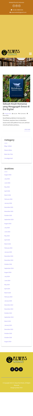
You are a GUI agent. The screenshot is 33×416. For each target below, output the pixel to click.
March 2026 (7, 195)
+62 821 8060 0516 (17, 10)
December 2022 (8, 329)
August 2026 (7, 175)
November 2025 (8, 211)
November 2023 (8, 309)
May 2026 (7, 187)
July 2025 (7, 228)
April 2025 (7, 240)
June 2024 (7, 280)
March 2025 (7, 244)
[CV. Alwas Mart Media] (10, 52)
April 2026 (7, 191)
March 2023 (7, 321)
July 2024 (7, 276)
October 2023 (8, 313)
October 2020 (8, 333)
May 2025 (7, 236)
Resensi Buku (6, 115)
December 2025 (8, 207)
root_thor (15, 113)
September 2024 (9, 268)
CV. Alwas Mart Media (18, 383)
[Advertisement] (16, 32)
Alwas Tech (19, 388)
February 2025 (8, 248)
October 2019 (8, 337)
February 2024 (8, 297)
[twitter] (16, 6)
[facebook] (14, 6)
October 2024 (8, 264)
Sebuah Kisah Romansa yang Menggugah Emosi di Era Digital (16, 106)
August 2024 (7, 272)
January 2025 (8, 252)
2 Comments (23, 113)
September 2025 (9, 219)
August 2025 (7, 223)
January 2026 (8, 203)
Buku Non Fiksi (8, 154)
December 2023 (8, 305)
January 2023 (8, 325)
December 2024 (8, 256)
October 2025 (8, 215)
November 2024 (8, 260)
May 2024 (7, 284)
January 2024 (8, 301)
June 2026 (7, 183)
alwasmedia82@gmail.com (18, 12)
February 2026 (8, 199)
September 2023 (9, 317)
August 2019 (7, 341)
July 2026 (7, 179)
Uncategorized (8, 158)
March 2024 (7, 293)
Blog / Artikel (8, 146)
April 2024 (7, 289)
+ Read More (27, 129)
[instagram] (19, 6)
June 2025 (7, 232)
